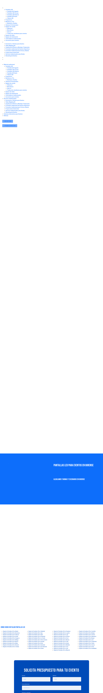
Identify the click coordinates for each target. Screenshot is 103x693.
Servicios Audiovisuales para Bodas (15, 54)
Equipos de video (10, 35)
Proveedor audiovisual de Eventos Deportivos (18, 49)
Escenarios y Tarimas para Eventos (15, 44)
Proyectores (9, 20)
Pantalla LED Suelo (12, 16)
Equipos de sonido (10, 26)
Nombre (23, 675)
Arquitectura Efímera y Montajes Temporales (18, 47)
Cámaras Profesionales (12, 25)
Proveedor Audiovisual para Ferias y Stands (17, 50)
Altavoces (9, 28)
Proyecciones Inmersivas (12, 52)
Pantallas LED (9, 9)
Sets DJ (9, 32)
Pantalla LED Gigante (12, 11)
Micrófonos (10, 30)
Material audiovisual (8, 8)
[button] (51, 63)
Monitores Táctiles (12, 23)
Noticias (5, 59)
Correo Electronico (26, 684)
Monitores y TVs (10, 21)
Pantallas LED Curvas (12, 13)
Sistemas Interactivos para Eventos (11, 57)
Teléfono (54, 675)
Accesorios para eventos (12, 40)
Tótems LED (10, 18)
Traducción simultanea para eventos (17, 33)
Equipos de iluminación (12, 37)
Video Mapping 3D (10, 45)
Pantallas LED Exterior (13, 14)
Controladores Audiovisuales (13, 38)
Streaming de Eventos (11, 56)
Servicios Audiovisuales (9, 42)
